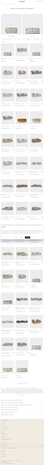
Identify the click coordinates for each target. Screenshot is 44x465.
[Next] (42, 12)
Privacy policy (3, 423)
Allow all (27, 237)
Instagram (3, 454)
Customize (21, 237)
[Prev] (1, 12)
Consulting (2, 432)
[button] (32, 41)
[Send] (42, 445)
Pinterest (3, 456)
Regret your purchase (4, 434)
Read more (22, 395)
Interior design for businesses (5, 427)
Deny (16, 237)
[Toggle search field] (36, 1)
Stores (2, 425)
